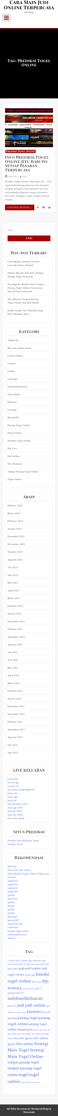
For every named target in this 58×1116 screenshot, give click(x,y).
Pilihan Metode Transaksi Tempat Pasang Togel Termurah (26, 275)
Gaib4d (11, 363)
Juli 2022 (13, 652)
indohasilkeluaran (17, 386)
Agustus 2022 (15, 644)
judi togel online (19, 1012)
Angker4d (13, 340)
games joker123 (28, 989)
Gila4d (11, 371)
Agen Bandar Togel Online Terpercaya (28, 873)
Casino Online (15, 355)
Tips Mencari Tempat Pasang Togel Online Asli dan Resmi (23, 301)
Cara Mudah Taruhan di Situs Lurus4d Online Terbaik (24, 263)
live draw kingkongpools (21, 789)
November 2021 (16, 714)
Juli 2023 (13, 567)
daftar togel (36, 982)
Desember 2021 (16, 706)
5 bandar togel (13, 960)
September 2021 (16, 729)
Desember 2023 (16, 536)
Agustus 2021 (15, 737)
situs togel (35, 1034)
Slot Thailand (15, 464)
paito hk (12, 800)
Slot (16, 1038)
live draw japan (16, 818)
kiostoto (12, 877)
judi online (35, 1005)
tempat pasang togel (23, 1062)
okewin (11, 938)
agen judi (31, 964)
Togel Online (15, 479)
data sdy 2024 (15, 814)
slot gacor (26, 1038)
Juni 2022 (13, 660)
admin (24, 176)
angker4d (13, 881)
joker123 (12, 1006)
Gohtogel (13, 379)
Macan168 (13, 417)
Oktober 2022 (15, 629)
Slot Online (14, 456)
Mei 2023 (13, 582)
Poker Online (15, 433)
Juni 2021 (13, 752)
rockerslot (13, 927)
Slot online (24, 1044)
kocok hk (13, 779)
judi (20, 1005)
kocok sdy (13, 786)
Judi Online (14, 394)
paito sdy (13, 793)
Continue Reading (19, 207)
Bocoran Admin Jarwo (20, 348)
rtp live (36, 1030)
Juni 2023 (13, 575)
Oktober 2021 (15, 721)
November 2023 (16, 544)
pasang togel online (19, 425)
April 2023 (13, 590)
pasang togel (28, 1018)
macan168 (13, 920)
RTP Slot (12, 866)
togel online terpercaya (30, 1082)
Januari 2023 (15, 613)
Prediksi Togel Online (20, 151)
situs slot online (23, 1034)
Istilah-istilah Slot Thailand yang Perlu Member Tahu (25, 312)
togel (24, 1074)
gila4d (11, 902)
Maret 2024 (14, 513)
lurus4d (12, 410)
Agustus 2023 (15, 559)
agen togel (13, 968)
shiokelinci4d (15, 924)
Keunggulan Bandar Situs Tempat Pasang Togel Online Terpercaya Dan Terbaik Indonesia (26, 288)
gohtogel (12, 916)
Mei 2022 (13, 668)
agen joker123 (19, 964)
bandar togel (30, 975)
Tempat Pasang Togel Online (23, 471)
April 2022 (13, 675)
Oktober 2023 (15, 552)
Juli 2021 (13, 745)
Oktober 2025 (15, 505)
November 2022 (16, 621)
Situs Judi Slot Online (19, 870)
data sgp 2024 (15, 807)
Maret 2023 (14, 598)
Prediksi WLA (15, 844)
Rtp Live (12, 448)
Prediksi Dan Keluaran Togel (23, 840)
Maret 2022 (14, 683)
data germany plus (18, 804)
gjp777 (39, 988)
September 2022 (16, 637)
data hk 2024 (15, 811)
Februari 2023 (15, 606)
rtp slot (43, 1030)
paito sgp (13, 796)
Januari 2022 (15, 698)
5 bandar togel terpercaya (30, 960)
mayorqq (12, 898)
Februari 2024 (15, 521)
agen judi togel (42, 964)
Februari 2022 (15, 691)
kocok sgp (13, 782)
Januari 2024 (15, 529)
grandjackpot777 (16, 993)
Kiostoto (12, 402)
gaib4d (11, 895)
